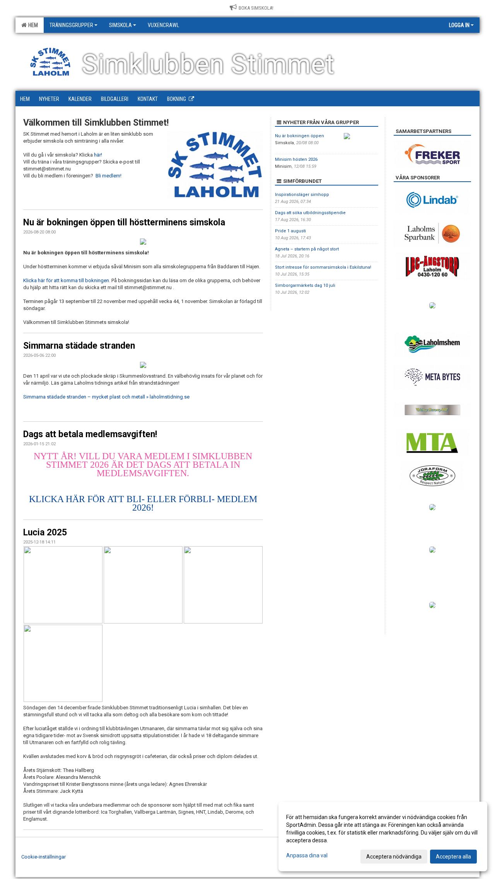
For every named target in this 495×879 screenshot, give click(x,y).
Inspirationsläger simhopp (302, 194)
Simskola (120, 25)
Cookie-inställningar (43, 857)
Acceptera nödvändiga (394, 856)
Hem (32, 25)
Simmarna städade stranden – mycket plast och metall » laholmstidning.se (106, 397)
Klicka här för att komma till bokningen (66, 280)
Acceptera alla (453, 856)
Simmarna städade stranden (79, 346)
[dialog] (382, 836)
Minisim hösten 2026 (296, 159)
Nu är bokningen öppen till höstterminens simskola (124, 222)
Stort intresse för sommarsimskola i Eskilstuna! (323, 267)
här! (98, 155)
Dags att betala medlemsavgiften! (90, 434)
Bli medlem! (108, 176)
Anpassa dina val (307, 855)
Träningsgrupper (71, 25)
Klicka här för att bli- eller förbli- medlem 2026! (143, 503)
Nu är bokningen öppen (299, 135)
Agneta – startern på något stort (307, 249)
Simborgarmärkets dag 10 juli (305, 285)
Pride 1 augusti (290, 230)
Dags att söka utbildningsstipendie (310, 212)
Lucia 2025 (45, 532)
